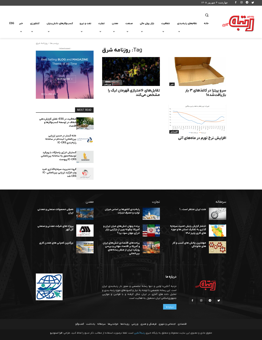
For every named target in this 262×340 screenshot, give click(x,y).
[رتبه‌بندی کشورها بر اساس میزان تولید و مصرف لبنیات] (151, 214)
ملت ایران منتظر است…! (192, 209)
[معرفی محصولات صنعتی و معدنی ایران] (85, 214)
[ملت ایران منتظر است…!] (217, 214)
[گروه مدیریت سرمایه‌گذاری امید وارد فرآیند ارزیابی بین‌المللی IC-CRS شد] (85, 174)
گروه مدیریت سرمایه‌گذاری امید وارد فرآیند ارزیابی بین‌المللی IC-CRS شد (59, 173)
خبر (172, 84)
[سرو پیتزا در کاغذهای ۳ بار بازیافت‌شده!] (197, 71)
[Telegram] (247, 3)
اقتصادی (174, 132)
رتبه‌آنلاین (139, 333)
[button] (206, 15)
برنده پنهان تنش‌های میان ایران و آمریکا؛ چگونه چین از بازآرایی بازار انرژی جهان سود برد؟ (121, 229)
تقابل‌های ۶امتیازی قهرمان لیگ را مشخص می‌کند (134, 92)
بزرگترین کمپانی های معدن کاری (56, 243)
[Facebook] (235, 3)
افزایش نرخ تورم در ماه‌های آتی (202, 138)
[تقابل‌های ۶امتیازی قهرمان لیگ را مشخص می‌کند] (131, 71)
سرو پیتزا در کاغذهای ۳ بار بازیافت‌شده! (205, 92)
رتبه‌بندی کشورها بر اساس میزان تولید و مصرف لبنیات (122, 211)
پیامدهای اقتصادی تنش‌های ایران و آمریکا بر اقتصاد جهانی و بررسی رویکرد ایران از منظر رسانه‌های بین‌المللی (121, 248)
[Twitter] (252, 3)
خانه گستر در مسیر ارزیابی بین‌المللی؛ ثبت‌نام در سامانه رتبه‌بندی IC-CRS (60, 139)
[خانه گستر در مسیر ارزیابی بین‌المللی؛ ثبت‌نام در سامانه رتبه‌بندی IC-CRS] (85, 140)
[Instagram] (241, 3)
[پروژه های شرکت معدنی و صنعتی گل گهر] (85, 230)
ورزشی (107, 84)
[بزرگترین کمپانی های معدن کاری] (85, 247)
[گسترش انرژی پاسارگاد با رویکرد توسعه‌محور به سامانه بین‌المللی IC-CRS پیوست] (85, 157)
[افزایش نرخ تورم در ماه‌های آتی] (197, 119)
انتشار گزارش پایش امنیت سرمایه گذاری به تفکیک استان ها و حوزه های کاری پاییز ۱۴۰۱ (188, 229)
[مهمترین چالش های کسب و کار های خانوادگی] (217, 247)
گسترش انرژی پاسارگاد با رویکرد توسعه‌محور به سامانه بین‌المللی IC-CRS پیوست (58, 156)
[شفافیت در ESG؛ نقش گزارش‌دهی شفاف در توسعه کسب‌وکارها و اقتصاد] (85, 123)
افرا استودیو (56, 333)
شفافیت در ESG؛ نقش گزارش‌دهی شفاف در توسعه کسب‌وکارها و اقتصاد (57, 122)
